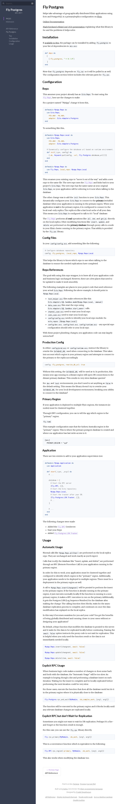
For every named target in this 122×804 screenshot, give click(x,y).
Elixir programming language (91, 789)
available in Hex (52, 43)
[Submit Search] (3, 3)
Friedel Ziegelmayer (83, 792)
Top (10, 36)
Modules (10, 22)
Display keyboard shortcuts (67, 797)
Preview (83, 784)
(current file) (91, 784)
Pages (8, 19)
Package (76, 784)
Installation (13, 38)
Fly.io (99, 16)
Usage (11, 44)
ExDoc (65, 789)
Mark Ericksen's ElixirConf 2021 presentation (64, 27)
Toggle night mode (86, 797)
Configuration (14, 41)
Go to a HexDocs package (103, 797)
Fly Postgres (14, 9)
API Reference (12, 28)
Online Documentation (53, 22)
